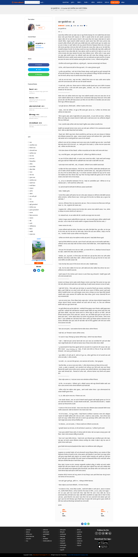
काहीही (31, 231)
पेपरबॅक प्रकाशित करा (47, 541)
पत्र (30, 199)
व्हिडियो (79, 2)
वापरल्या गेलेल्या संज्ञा (30, 536)
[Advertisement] (39, 286)
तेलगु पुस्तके (62, 541)
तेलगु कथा (79, 545)
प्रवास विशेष (32, 166)
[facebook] (96, 533)
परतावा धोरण (28, 538)
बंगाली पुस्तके (62, 543)
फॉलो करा (40, 28)
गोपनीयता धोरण (29, 534)
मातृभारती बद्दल (66, 2)
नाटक (31, 172)
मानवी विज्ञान (32, 185)
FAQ (27, 541)
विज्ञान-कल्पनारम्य (34, 215)
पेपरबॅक (86, 2)
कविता (31, 164)
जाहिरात (93, 2)
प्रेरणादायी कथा (33, 150)
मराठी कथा (79, 534)
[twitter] (103, 533)
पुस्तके (72, 2)
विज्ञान (31, 229)
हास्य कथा (32, 158)
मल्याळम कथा (79, 541)
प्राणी (31, 223)
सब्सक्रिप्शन (99, 2)
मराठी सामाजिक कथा (39, 47)
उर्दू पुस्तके (62, 549)
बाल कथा (32, 156)
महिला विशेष (32, 169)
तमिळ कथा (79, 543)
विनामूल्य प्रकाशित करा (115, 2)
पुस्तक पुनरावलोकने (34, 210)
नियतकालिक (32, 161)
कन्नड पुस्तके (62, 547)
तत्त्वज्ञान (31, 188)
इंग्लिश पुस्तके (62, 529)
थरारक (31, 212)
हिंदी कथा (79, 529)
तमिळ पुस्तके (62, 538)
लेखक (44, 536)
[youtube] (106, 533)
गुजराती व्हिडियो (46, 534)
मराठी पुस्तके (62, 536)
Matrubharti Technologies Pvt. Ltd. (42, 554)
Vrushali (38, 25)
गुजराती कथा (79, 532)
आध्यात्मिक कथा (33, 145)
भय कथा (31, 202)
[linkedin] (110, 533)
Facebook (39, 64)
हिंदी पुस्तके (62, 532)
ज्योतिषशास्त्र (33, 226)
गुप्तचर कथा (32, 177)
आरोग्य (31, 191)
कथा (31, 142)
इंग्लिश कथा (79, 536)
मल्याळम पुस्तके (63, 545)
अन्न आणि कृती (33, 196)
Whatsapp (39, 74)
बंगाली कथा (79, 538)
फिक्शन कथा (32, 148)
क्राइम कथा (32, 234)
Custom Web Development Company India (77, 554)
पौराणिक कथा (33, 207)
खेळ (30, 220)
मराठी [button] (41, 2)
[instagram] (99, 533)
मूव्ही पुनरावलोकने (34, 204)
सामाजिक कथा (33, 180)
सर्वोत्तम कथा (45, 529)
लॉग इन (123, 2)
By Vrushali (38, 45)
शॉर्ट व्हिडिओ (45, 538)
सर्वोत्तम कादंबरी (46, 532)
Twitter (39, 69)
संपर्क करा (107, 2)
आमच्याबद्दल (28, 529)
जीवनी (31, 193)
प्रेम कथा (32, 175)
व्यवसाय (31, 218)
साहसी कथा (32, 183)
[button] (38, 2)
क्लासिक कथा (33, 153)
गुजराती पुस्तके (63, 534)
